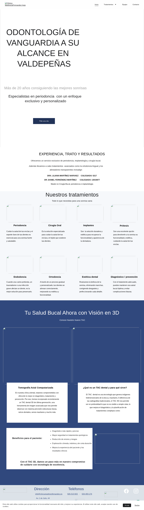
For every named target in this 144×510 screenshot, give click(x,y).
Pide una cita (44, 121)
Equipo (124, 4)
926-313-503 (72, 494)
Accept (127, 505)
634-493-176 (87, 494)
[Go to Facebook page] (126, 491)
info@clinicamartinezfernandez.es (48, 494)
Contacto (136, 4)
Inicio (96, 4)
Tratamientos (108, 4)
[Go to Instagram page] (136, 491)
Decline (137, 505)
